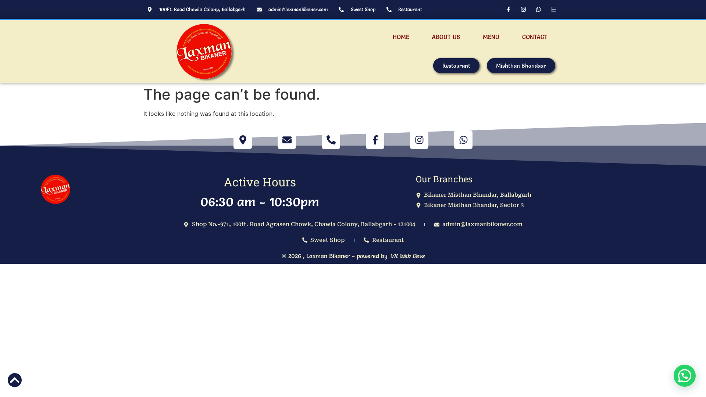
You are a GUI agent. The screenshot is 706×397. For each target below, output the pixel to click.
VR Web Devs (407, 256)
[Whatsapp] (538, 9)
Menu (491, 36)
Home (401, 36)
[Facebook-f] (508, 9)
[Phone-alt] (331, 139)
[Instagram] (523, 9)
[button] (685, 376)
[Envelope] (287, 139)
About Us (446, 36)
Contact (535, 36)
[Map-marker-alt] (242, 139)
